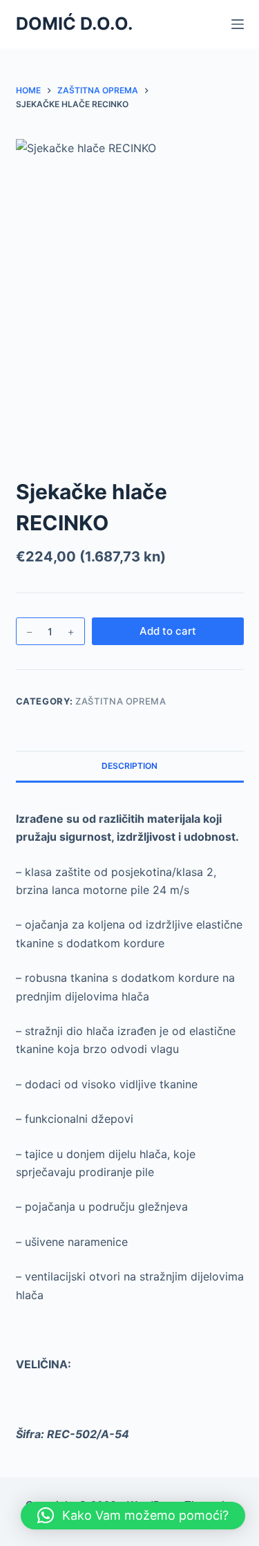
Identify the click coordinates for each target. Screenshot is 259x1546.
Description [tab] (129, 766)
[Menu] (237, 24)
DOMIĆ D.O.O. (74, 23)
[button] (133, 1515)
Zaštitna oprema (120, 701)
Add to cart (168, 630)
